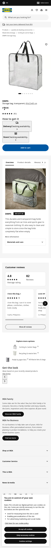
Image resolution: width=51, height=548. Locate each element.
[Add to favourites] (46, 44)
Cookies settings (25, 541)
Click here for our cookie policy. (17, 523)
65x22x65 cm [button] (31, 103)
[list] (25, 303)
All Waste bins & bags (37, 359)
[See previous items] (4, 377)
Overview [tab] (10, 162)
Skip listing (6, 374)
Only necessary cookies (26, 535)
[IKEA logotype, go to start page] (7, 10)
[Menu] (46, 10)
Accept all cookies (25, 529)
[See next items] (42, 162)
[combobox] (24, 17)
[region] (25, 65)
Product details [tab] (24, 162)
